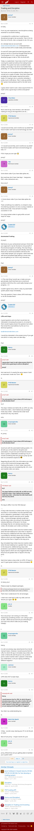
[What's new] (28, 2)
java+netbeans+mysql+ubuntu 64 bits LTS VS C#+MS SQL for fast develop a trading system (18, 773)
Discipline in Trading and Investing (17, 805)
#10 (32, 356)
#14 (32, 579)
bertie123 (7, 799)
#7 (32, 233)
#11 (32, 391)
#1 (32, 23)
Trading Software (14, 792)
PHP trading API (10, 790)
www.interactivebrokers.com (10, 46)
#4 (32, 143)
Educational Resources (15, 806)
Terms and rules (12, 826)
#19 (32, 728)
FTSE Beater (8, 784)
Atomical (7, 792)
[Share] (30, 24)
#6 (32, 196)
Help (28, 826)
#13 (32, 482)
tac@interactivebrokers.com (9, 331)
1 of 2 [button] (12, 758)
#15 (32, 612)
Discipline (8, 783)
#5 (32, 170)
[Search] (32, 2)
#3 (32, 124)
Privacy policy (22, 826)
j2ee (6, 777)
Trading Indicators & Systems (15, 777)
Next (17, 758)
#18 (32, 690)
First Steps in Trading (15, 799)
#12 (32, 430)
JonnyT (4, 11)
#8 (32, 276)
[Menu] (2, 2)
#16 (32, 642)
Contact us (4, 826)
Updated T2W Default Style (9, 823)
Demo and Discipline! (12, 797)
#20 (32, 750)
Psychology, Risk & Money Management (22, 784)
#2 (32, 106)
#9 (32, 313)
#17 (32, 673)
